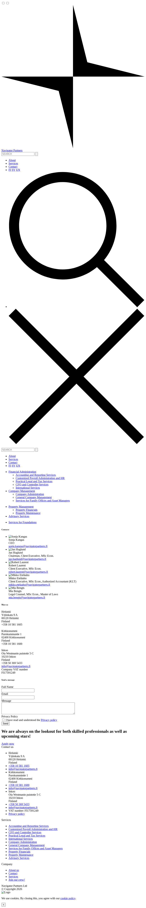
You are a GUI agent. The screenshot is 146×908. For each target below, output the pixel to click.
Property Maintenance (28, 513)
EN (18, 169)
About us (14, 870)
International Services (28, 487)
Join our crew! (17, 879)
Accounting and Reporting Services (36, 474)
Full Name (7, 686)
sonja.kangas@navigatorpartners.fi (28, 546)
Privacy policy (49, 720)
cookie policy (67, 898)
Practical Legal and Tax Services (34, 481)
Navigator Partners (11, 150)
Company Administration (30, 494)
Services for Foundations (22, 522)
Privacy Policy (9, 716)
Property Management (21, 506)
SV (13, 169)
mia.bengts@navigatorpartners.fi (27, 597)
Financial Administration (22, 471)
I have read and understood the (31, 720)
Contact (13, 166)
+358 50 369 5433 (19, 804)
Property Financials (26, 509)
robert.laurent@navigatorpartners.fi (28, 571)
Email (4, 693)
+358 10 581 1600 (19, 785)
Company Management (22, 490)
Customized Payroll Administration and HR (40, 478)
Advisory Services (19, 516)
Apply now (7, 743)
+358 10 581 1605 (19, 765)
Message (6, 700)
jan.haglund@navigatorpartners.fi (27, 559)
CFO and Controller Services (32, 484)
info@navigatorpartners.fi (15, 666)
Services (13, 163)
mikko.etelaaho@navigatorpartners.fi (29, 584)
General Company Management (34, 497)
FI (10, 169)
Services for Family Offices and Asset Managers (43, 500)
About (12, 160)
